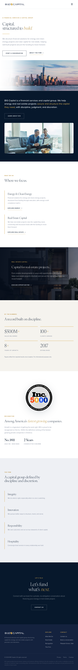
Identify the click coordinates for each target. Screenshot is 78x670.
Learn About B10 (14, 116)
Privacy (59, 657)
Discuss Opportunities (21, 285)
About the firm (36, 53)
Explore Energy (15, 208)
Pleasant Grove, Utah (67, 643)
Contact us (63, 636)
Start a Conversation (14, 53)
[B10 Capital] (14, 4)
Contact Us (39, 607)
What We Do (49, 636)
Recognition (49, 643)
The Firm (48, 647)
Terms (65, 657)
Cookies (71, 657)
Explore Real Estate (16, 232)
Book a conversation (66, 640)
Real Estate (48, 640)
